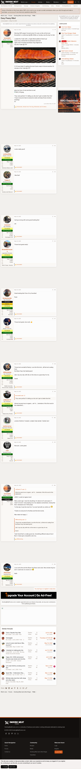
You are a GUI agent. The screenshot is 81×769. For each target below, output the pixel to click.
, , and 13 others (31, 106)
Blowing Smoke (18, 5)
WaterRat (50, 658)
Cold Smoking (45, 5)
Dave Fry (50, 667)
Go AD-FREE (58, 752)
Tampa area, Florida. (7, 413)
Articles (40, 2)
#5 (55, 241)
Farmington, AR (9, 237)
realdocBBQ (9, 646)
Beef (62, 38)
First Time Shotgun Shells (68, 33)
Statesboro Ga (9, 585)
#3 (55, 171)
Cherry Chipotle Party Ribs (13, 632)
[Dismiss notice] (78, 10)
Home (6, 745)
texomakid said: (19, 395)
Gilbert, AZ (10, 438)
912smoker (49, 679)
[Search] (78, 2)
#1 (55, 29)
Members (56, 2)
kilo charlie (8, 634)
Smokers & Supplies (35, 5)
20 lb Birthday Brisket (67, 59)
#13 (55, 564)
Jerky (52, 5)
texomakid (5, 21)
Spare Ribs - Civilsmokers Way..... (15, 673)
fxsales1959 (9, 652)
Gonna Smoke (48, 644)
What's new (24, 2)
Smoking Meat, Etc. (66, 5)
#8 (55, 363)
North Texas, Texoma (7, 265)
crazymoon (49, 651)
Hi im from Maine (66, 27)
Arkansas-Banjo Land (7, 168)
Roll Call (63, 30)
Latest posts (63, 23)
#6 (55, 289)
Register (57, 748)
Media (48, 2)
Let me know (11, 12)
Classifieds (33, 755)
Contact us (7, 751)
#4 (55, 216)
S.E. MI (11, 460)
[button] (29, 2)
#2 (55, 145)
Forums (33, 2)
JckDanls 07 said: (20, 489)
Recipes (58, 5)
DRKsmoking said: (20, 519)
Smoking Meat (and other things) (38, 751)
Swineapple (9, 638)
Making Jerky (65, 48)
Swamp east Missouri (7, 192)
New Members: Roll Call (6, 5)
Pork (20, 634)
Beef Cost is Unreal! (67, 51)
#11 (55, 442)
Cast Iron (75, 5)
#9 (55, 391)
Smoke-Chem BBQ (11, 681)
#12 (55, 485)
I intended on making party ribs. (14, 650)
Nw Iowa (10, 314)
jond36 (7, 660)
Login (56, 745)
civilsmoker (9, 674)
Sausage (26, 5)
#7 (55, 318)
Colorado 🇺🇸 (9, 339)
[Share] (53, 30)
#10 (55, 417)
